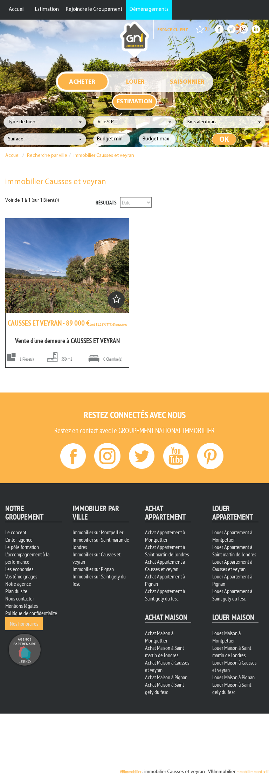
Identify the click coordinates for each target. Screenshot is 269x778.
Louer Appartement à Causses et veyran (232, 565)
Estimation (47, 9)
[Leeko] (24, 648)
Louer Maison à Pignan (233, 677)
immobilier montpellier (219, 772)
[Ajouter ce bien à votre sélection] (116, 301)
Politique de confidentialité (31, 613)
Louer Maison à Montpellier (226, 637)
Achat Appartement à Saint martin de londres (167, 550)
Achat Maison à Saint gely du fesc (164, 688)
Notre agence (18, 583)
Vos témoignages (21, 576)
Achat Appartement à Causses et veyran (165, 565)
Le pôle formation (22, 546)
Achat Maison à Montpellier (159, 637)
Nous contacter (19, 598)
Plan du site (16, 591)
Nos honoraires (24, 623)
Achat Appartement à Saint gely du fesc (165, 595)
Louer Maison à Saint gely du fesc (231, 688)
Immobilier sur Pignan (93, 568)
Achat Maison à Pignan (166, 677)
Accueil (17, 9)
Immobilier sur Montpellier (98, 532)
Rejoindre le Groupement (94, 9)
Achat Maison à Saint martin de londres (164, 651)
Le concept (15, 532)
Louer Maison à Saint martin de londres (231, 651)
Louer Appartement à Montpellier (232, 536)
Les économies (19, 568)
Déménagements (149, 9)
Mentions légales (21, 605)
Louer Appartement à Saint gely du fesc (232, 595)
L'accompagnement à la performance (27, 558)
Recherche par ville (47, 155)
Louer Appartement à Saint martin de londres (234, 550)
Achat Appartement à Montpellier (165, 536)
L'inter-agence (19, 539)
